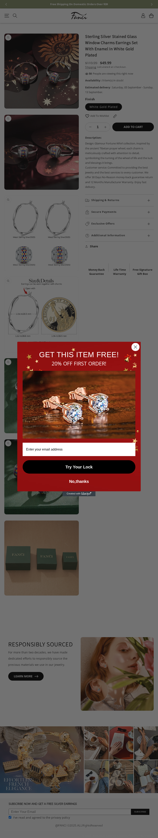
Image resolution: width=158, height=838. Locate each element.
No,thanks (79, 481)
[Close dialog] (135, 347)
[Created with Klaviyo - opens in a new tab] (79, 493)
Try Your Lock (79, 467)
